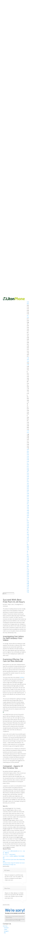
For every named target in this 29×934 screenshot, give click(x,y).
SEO (28, 344)
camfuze (22, 677)
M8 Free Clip (28, 383)
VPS (28, 356)
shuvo (5, 604)
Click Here (5, 926)
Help (28, 363)
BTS (28, 319)
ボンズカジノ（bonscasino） (9, 854)
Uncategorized (18, 604)
